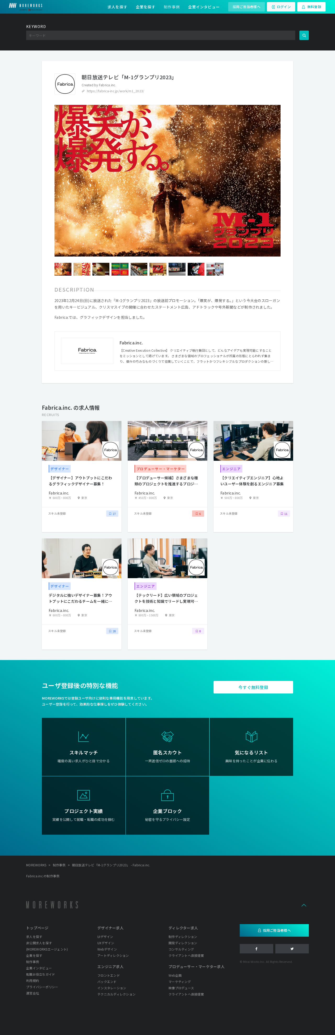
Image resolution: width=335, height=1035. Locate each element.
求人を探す (117, 6)
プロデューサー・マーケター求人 (197, 966)
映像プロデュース (181, 988)
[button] (304, 904)
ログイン (284, 6)
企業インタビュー (204, 6)
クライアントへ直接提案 (186, 955)
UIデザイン (105, 936)
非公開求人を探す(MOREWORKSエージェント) (47, 946)
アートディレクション (113, 955)
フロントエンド (108, 975)
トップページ (37, 927)
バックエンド (107, 981)
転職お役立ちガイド (40, 974)
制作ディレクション (183, 936)
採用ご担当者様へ (246, 6)
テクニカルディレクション (116, 994)
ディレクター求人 (183, 927)
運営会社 (32, 993)
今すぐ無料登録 (253, 687)
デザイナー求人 (110, 927)
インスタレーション (111, 988)
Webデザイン (107, 949)
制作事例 (172, 6)
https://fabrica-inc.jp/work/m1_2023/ (115, 91)
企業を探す (146, 6)
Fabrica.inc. (107, 85)
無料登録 (314, 6)
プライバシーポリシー (42, 987)
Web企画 (175, 975)
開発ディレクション (183, 943)
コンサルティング (181, 949)
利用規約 (32, 980)
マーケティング (180, 981)
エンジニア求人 (110, 966)
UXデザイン (105, 943)
